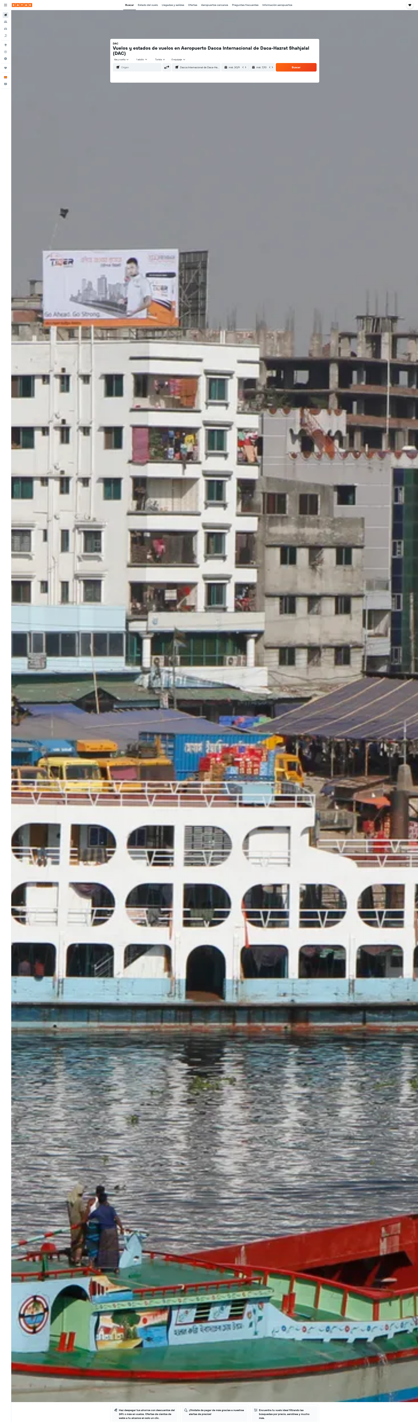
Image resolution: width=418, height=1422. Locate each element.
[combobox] (121, 59)
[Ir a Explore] (5, 45)
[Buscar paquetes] (5, 35)
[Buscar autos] (5, 28)
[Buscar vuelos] (5, 15)
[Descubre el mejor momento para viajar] (5, 58)
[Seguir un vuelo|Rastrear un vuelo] (5, 51)
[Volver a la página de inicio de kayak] (22, 5)
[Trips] (5, 68)
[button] (5, 5)
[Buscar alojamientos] (5, 22)
